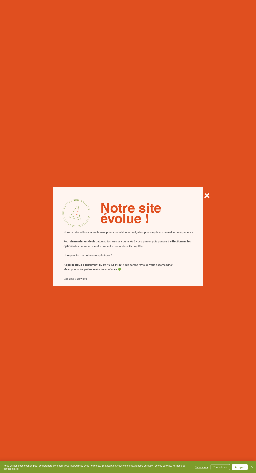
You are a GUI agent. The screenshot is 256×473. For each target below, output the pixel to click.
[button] (207, 195)
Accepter (240, 467)
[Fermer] (252, 467)
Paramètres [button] (201, 467)
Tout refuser (220, 467)
